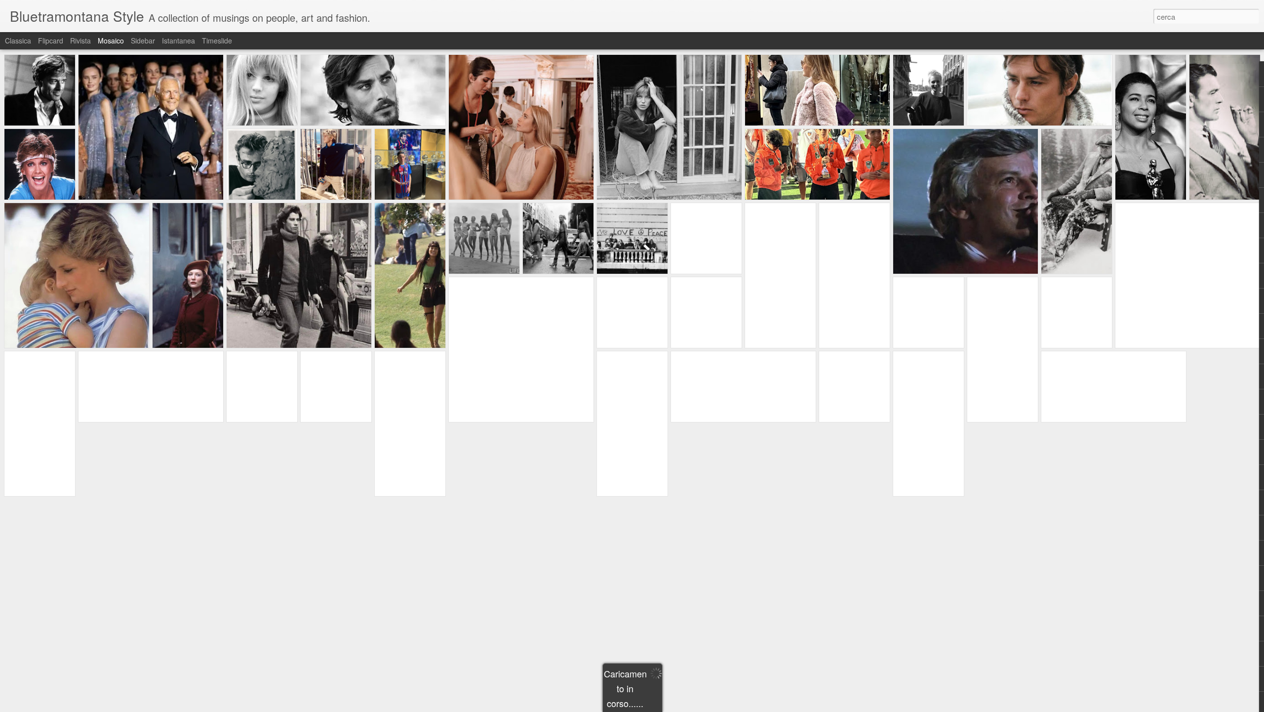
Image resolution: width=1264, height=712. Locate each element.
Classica (18, 40)
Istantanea (178, 40)
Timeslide (217, 40)
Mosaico (111, 40)
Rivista (80, 40)
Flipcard (50, 40)
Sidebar (143, 40)
